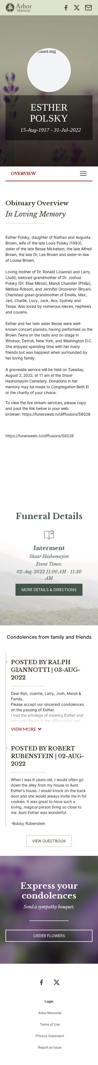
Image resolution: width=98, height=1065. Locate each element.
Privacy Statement (50, 1036)
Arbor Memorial (50, 1013)
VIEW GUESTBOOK (49, 841)
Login (49, 1001)
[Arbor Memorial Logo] (18, 7)
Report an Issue (50, 1047)
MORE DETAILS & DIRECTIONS (49, 589)
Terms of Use (50, 1024)
